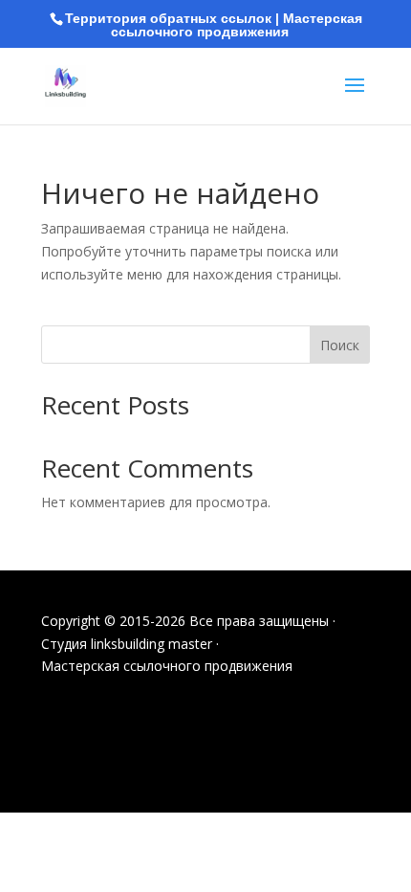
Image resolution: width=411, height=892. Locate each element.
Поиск (339, 345)
